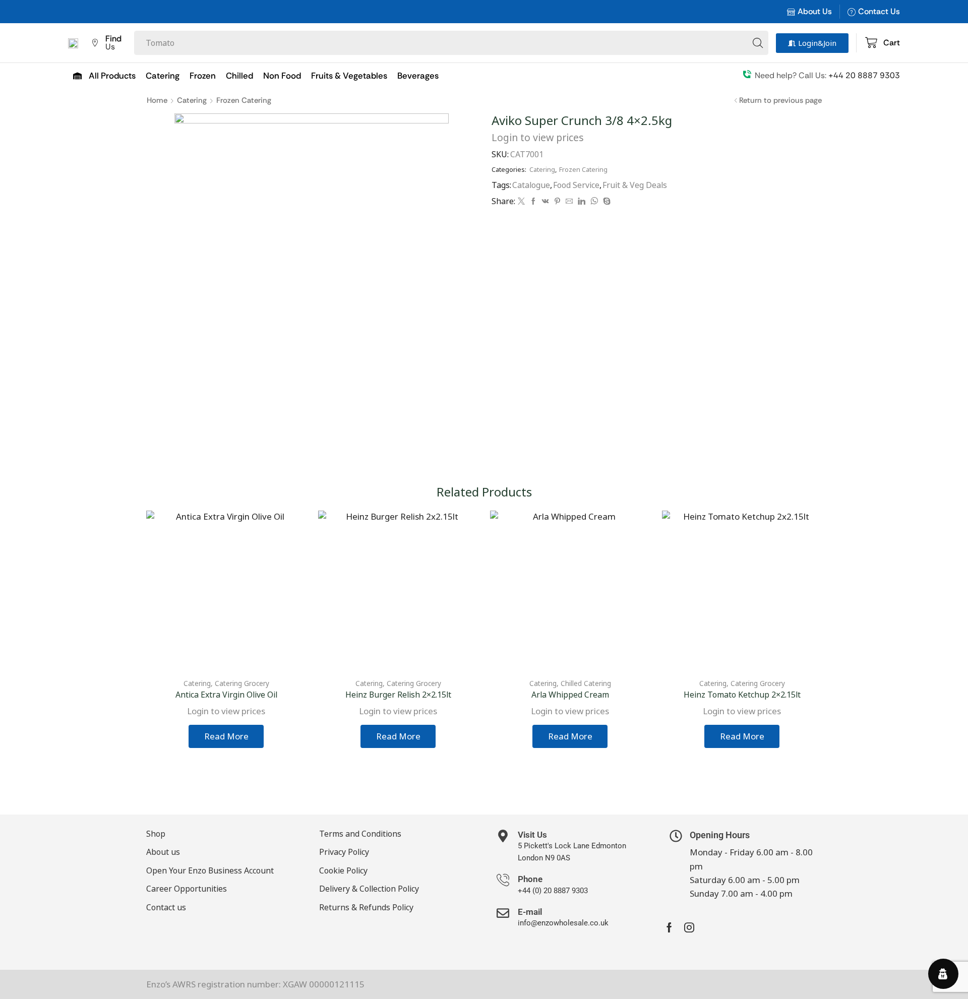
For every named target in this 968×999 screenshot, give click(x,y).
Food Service (576, 185)
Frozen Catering (243, 100)
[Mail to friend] (569, 201)
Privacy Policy (344, 851)
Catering (192, 100)
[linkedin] (581, 201)
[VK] (545, 201)
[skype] (605, 201)
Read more (226, 736)
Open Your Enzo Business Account (210, 870)
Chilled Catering (586, 683)
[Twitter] (521, 201)
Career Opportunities (186, 888)
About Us (815, 11)
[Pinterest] (557, 201)
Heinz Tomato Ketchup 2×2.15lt (742, 694)
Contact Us (879, 11)
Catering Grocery (242, 683)
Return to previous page (780, 100)
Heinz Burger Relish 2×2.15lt (398, 694)
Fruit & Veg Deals (634, 185)
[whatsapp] (594, 201)
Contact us (166, 907)
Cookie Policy (343, 870)
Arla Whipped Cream (570, 694)
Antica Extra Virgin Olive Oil (226, 694)
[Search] (758, 42)
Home (157, 100)
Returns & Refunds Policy (366, 907)
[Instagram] (689, 927)
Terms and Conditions (360, 833)
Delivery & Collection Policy (369, 888)
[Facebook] (533, 201)
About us (163, 851)
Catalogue (531, 185)
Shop (155, 833)
